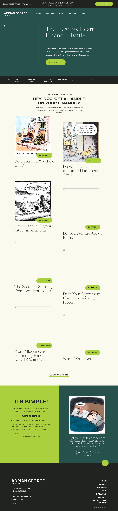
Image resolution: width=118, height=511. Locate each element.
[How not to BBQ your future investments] (33, 201)
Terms (105, 507)
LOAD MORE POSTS (59, 375)
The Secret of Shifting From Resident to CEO (33, 289)
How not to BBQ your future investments (32, 228)
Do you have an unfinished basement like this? (80, 171)
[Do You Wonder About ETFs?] (81, 208)
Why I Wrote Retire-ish (82, 359)
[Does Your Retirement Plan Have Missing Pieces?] (81, 269)
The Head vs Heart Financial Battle (70, 32)
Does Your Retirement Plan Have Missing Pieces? (81, 298)
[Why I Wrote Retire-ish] (81, 334)
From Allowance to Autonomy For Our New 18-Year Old (30, 356)
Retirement (44, 155)
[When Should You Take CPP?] (33, 136)
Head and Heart (44, 345)
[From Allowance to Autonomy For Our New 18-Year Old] (33, 326)
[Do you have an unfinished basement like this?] (81, 142)
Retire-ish (93, 160)
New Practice (93, 227)
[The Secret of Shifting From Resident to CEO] (33, 262)
